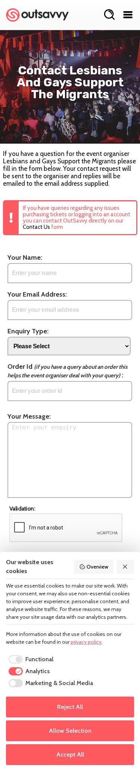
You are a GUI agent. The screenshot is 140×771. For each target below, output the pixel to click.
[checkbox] (29, 659)
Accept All (70, 754)
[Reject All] (125, 567)
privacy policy (86, 642)
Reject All (70, 706)
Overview (97, 566)
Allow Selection (70, 730)
